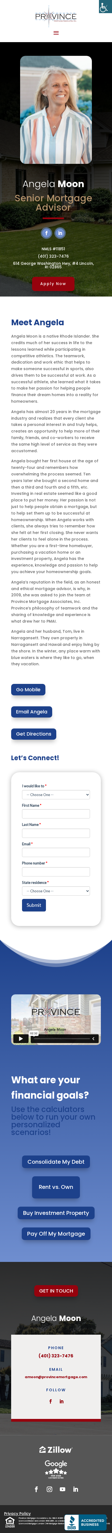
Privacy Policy (17, 1513)
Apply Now (53, 283)
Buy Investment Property (56, 1213)
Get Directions (33, 733)
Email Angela (31, 711)
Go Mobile (28, 689)
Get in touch (56, 1290)
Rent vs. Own (56, 1187)
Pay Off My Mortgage (56, 1234)
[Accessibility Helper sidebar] (105, 6)
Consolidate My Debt (56, 1162)
